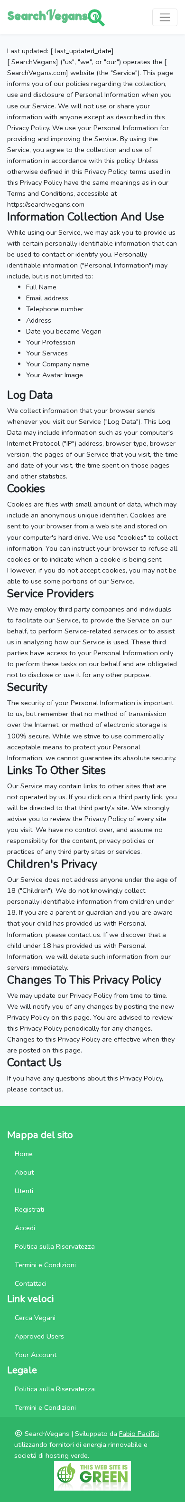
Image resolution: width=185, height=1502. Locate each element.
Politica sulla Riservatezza (55, 1246)
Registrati (29, 1209)
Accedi (25, 1228)
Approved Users (39, 1336)
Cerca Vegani (35, 1317)
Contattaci (30, 1283)
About (24, 1172)
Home (24, 1153)
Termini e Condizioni (45, 1265)
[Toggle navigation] (164, 17)
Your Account (35, 1354)
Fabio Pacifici (139, 1433)
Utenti (24, 1191)
